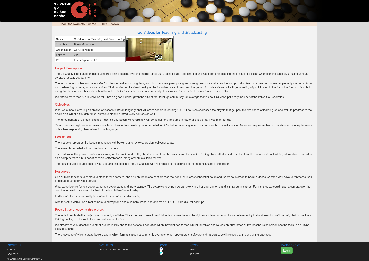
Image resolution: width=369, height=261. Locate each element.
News (115, 24)
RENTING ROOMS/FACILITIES (113, 249)
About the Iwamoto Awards (77, 24)
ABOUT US (12, 254)
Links (103, 24)
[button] (323, 250)
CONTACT (12, 249)
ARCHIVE (194, 254)
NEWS (193, 249)
